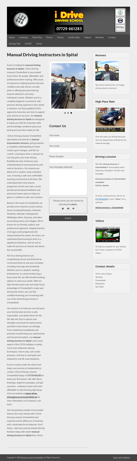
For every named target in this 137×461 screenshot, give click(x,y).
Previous (45, 86)
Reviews (100, 37)
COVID (28, 44)
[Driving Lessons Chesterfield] (68, 17)
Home (12, 37)
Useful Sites (74, 37)
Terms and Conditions (121, 458)
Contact (112, 37)
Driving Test (14, 44)
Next (90, 86)
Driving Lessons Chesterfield (32, 458)
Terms (39, 44)
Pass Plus (37, 37)
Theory (60, 37)
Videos (87, 37)
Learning (23, 37)
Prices (49, 37)
